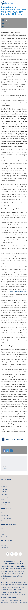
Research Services (6, 521)
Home (3, 484)
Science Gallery (5, 537)
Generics (3, 513)
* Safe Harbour (4, 600)
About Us (4, 486)
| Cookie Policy (18, 600)
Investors (4, 489)
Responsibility (5, 502)
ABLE (2, 529)
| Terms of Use (4, 602)
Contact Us (4, 547)
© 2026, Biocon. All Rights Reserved (19, 602)
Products (4, 505)
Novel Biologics (6, 518)
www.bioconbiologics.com (18, 291)
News (3, 499)
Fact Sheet (4, 494)
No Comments (7, 26)
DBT (2, 531)
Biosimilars (4, 515)
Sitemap (3, 545)
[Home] (7, 3)
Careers (3, 491)
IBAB (2, 534)
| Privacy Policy (11, 600)
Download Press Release (14, 439)
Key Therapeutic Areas (8, 497)
